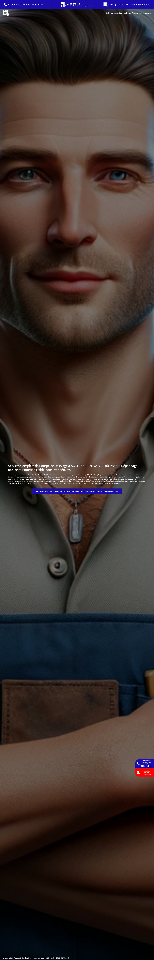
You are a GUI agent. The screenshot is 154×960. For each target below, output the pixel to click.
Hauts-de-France (39, 958)
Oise (48, 958)
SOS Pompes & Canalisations (20, 958)
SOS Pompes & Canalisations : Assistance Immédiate (128, 13)
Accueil (5, 958)
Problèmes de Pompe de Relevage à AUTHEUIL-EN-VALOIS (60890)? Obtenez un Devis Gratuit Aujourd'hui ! (77, 491)
